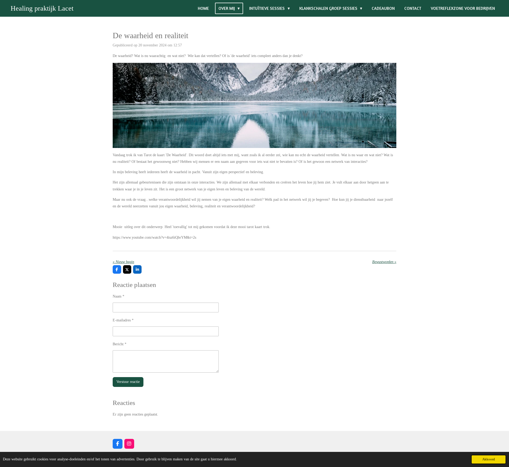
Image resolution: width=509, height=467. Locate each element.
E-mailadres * (123, 320)
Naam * (118, 296)
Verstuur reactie (128, 382)
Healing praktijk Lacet (42, 8)
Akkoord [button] (488, 459)
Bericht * (119, 344)
